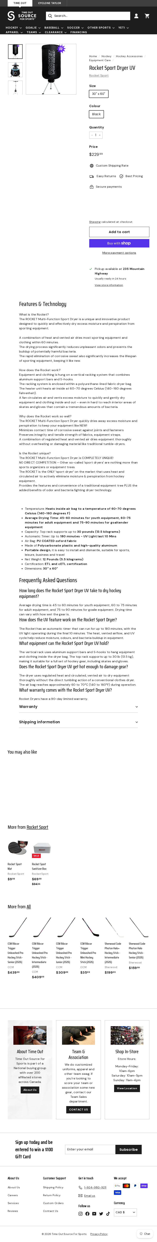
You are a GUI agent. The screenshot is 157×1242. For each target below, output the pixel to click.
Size (92, 86)
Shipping (95, 222)
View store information (109, 285)
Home (93, 56)
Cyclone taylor (49, 3)
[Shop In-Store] (127, 1035)
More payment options (119, 253)
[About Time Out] (30, 1035)
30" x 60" (98, 94)
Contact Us (50, 1211)
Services (13, 1203)
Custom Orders (53, 1203)
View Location (127, 1088)
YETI (122, 27)
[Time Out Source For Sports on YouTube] (94, 1214)
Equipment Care (100, 60)
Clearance (54, 32)
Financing (78, 32)
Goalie (32, 27)
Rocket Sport (99, 75)
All (29, 906)
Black (96, 114)
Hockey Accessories (129, 56)
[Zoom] (51, 69)
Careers (13, 1195)
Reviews (13, 1211)
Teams (32, 32)
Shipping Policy (53, 1187)
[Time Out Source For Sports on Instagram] (80, 1214)
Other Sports (99, 27)
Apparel (13, 32)
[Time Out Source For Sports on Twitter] (101, 1214)
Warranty (28, 706)
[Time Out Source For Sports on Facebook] (87, 1214)
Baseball (52, 27)
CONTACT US (78, 1109)
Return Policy (52, 1195)
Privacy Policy (99, 1234)
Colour (94, 106)
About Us (30, 1090)
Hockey (12, 27)
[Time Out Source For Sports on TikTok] (108, 1214)
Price (93, 147)
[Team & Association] (78, 1035)
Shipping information (39, 722)
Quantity (96, 127)
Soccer (74, 27)
